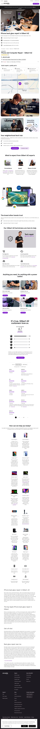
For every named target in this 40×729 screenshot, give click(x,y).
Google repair (14, 457)
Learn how (33, 256)
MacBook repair (14, 477)
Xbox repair (14, 534)
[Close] (35, 720)
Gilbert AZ (11, 48)
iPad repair (14, 551)
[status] (15, 373)
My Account (37, 0)
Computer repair (25, 495)
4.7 (8, 54)
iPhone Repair (14, 439)
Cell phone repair (25, 457)
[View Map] (20, 83)
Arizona (7, 48)
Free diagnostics (6, 40)
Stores (33, 0)
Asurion (2, 0)
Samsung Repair (25, 439)
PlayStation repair (25, 515)
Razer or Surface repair (14, 496)
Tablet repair (25, 551)
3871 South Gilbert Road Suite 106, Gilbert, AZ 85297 (14, 59)
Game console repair (25, 535)
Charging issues (14, 579)
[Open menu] (2, 4)
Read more (15, 385)
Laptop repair (25, 477)
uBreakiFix (5, 0)
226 (23, 417)
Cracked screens (14, 568)
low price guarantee (15, 40)
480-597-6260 (6, 57)
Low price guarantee (8, 660)
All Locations (3, 48)
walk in (6, 170)
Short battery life (25, 568)
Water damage (25, 579)
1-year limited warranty (7, 45)
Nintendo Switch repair (14, 516)
